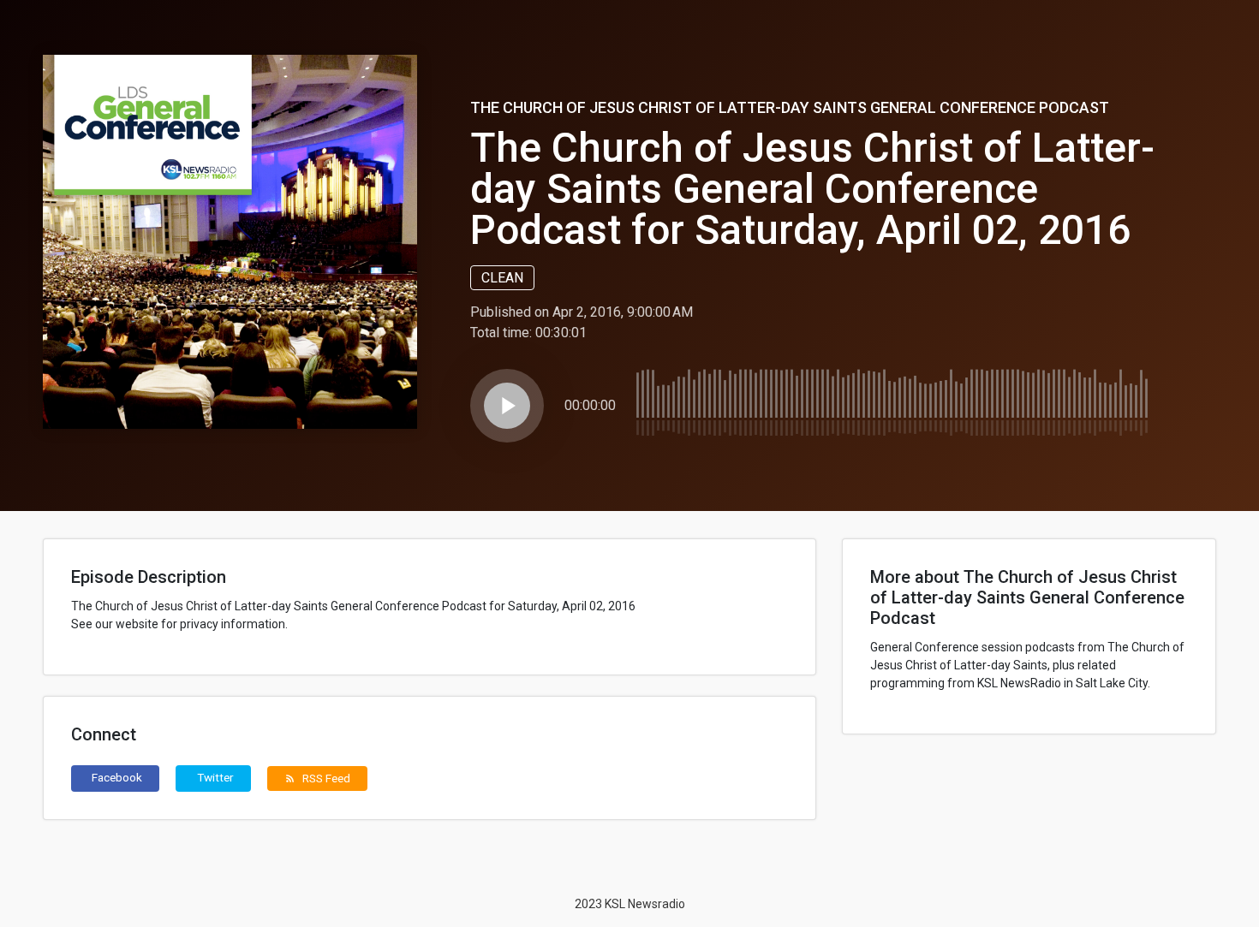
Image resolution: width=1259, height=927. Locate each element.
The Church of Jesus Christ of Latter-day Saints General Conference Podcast (789, 107)
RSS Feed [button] (317, 778)
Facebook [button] (117, 777)
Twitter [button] (215, 777)
